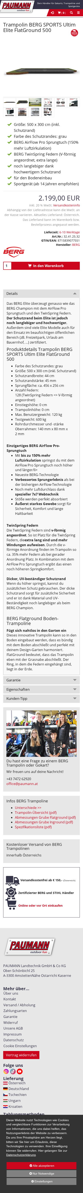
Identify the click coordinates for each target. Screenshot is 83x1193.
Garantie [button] (13, 680)
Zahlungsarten (14, 1010)
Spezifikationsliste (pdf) (33, 827)
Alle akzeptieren (30, 1165)
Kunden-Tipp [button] (16, 698)
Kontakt (9, 999)
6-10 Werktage (69, 232)
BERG (76, 245)
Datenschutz (13, 1040)
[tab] (41, 294)
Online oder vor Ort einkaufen (40, 905)
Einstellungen (30, 1182)
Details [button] (12, 293)
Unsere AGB (12, 1028)
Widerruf (10, 1022)
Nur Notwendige (30, 1174)
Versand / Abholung (18, 1005)
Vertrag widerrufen (21, 1055)
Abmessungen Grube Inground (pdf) (44, 822)
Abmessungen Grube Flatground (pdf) (45, 817)
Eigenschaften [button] (18, 689)
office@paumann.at (22, 783)
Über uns (10, 993)
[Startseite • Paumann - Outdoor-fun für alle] (19, 6)
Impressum (12, 1034)
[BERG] (41, 252)
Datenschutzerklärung (21, 1155)
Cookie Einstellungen (19, 1046)
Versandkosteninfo (66, 205)
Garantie (9, 1016)
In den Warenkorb (47, 265)
